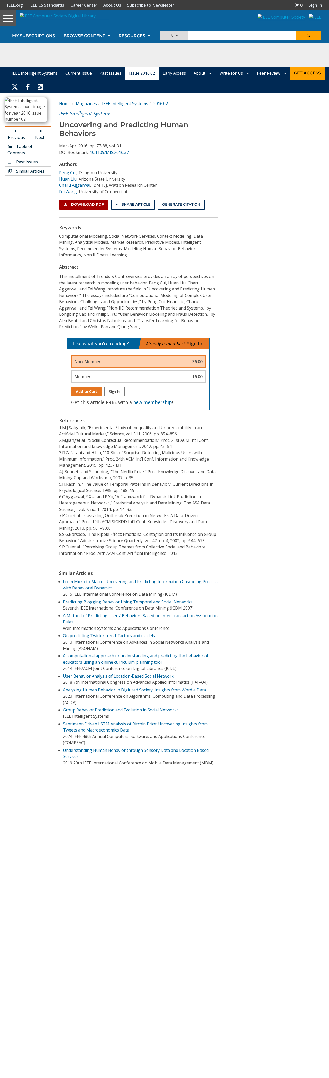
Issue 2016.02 (142, 73)
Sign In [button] (315, 5)
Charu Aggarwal (74, 185)
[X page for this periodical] (15, 86)
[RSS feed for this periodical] (40, 86)
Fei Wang (68, 191)
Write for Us (231, 73)
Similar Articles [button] (29, 171)
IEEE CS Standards (46, 5)
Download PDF (87, 204)
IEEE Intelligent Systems (35, 73)
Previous (16, 137)
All (173, 35)
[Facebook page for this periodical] (28, 86)
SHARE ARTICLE (135, 204)
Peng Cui (67, 172)
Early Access (174, 73)
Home (65, 103)
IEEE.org (15, 5)
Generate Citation (181, 204)
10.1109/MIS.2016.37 (109, 152)
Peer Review (269, 73)
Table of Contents (19, 149)
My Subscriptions (33, 35)
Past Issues (110, 73)
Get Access (307, 73)
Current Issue (78, 73)
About (200, 73)
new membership (152, 402)
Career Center (83, 5)
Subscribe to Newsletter (150, 5)
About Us (112, 5)
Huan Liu (68, 179)
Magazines (86, 103)
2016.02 (160, 103)
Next (39, 137)
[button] (299, 5)
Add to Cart (86, 391)
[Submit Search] (308, 35)
